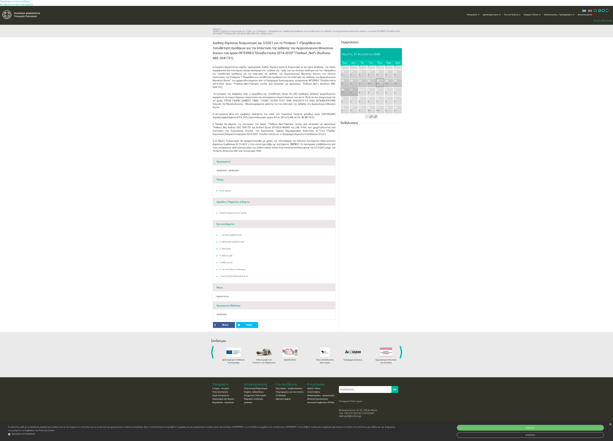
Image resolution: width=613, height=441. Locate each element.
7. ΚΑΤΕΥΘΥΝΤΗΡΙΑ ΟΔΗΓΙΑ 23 (233, 276)
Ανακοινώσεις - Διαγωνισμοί (321, 395)
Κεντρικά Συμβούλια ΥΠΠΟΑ (320, 402)
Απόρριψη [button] (530, 435)
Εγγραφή (607, 20)
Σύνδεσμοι (281, 395)
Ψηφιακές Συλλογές (253, 399)
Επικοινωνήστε (585, 14)
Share (225, 325)
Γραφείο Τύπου (531, 14)
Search (595, 11)
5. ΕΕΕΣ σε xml (225, 262)
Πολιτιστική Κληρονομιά (255, 388)
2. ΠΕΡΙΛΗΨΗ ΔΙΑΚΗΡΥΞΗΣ (231, 242)
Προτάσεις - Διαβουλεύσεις (289, 388)
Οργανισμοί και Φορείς (223, 399)
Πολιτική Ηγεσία (220, 392)
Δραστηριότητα (490, 14)
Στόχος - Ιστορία (220, 388)
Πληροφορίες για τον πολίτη (289, 392)
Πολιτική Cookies (47, 430)
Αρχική (216, 29)
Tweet (249, 325)
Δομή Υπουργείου (220, 395)
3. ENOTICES (225, 249)
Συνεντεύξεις (313, 392)
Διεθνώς (248, 402)
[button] (202, 434)
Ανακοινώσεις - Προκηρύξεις (558, 14)
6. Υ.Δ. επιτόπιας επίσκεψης (232, 269)
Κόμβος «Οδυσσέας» (254, 392)
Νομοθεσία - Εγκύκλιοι (223, 402)
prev (213, 352)
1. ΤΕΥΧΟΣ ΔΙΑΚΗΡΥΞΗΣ (230, 235)
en (589, 11)
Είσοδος (598, 20)
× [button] (610, 424)
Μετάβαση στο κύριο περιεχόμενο (16, 4)
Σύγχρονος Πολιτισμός (255, 395)
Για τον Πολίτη (511, 14)
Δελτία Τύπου (313, 388)
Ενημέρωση (316, 384)
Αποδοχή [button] (530, 427)
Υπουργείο (472, 14)
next (401, 352)
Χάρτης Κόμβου (283, 399)
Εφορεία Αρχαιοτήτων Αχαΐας (233, 213)
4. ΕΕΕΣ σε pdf (225, 255)
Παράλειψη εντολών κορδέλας (15, 1)
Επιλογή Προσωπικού (317, 399)
